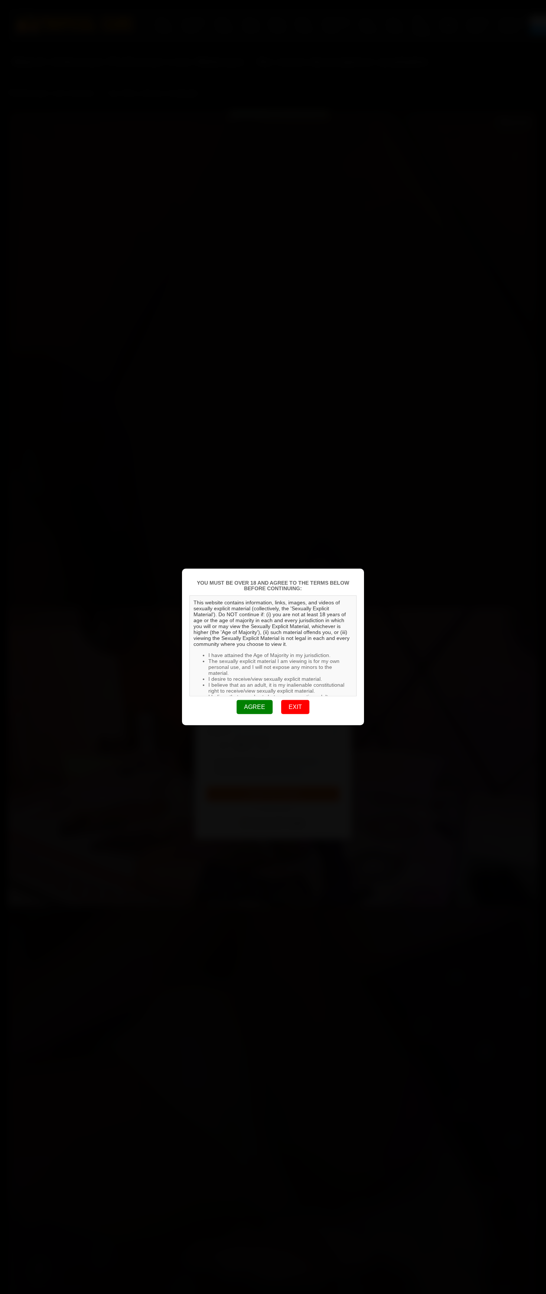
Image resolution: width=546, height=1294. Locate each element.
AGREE (254, 707)
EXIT (295, 707)
